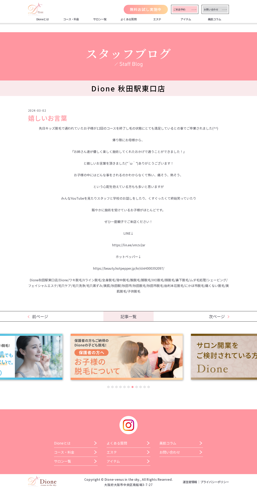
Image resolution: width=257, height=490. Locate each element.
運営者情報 (190, 482)
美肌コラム (214, 19)
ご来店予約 (179, 9)
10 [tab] (145, 387)
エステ (157, 19)
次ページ (217, 316)
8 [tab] (137, 387)
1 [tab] (108, 387)
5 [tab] (124, 387)
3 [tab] (116, 387)
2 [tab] (112, 387)
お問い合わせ (211, 9)
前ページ (40, 316)
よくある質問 (128, 19)
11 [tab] (149, 387)
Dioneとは (42, 19)
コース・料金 (71, 19)
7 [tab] (133, 387)
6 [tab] (128, 387)
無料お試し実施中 (146, 9)
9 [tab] (141, 387)
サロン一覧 (100, 19)
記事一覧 (128, 316)
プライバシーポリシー (214, 482)
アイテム (186, 19)
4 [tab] (120, 387)
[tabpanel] (128, 359)
